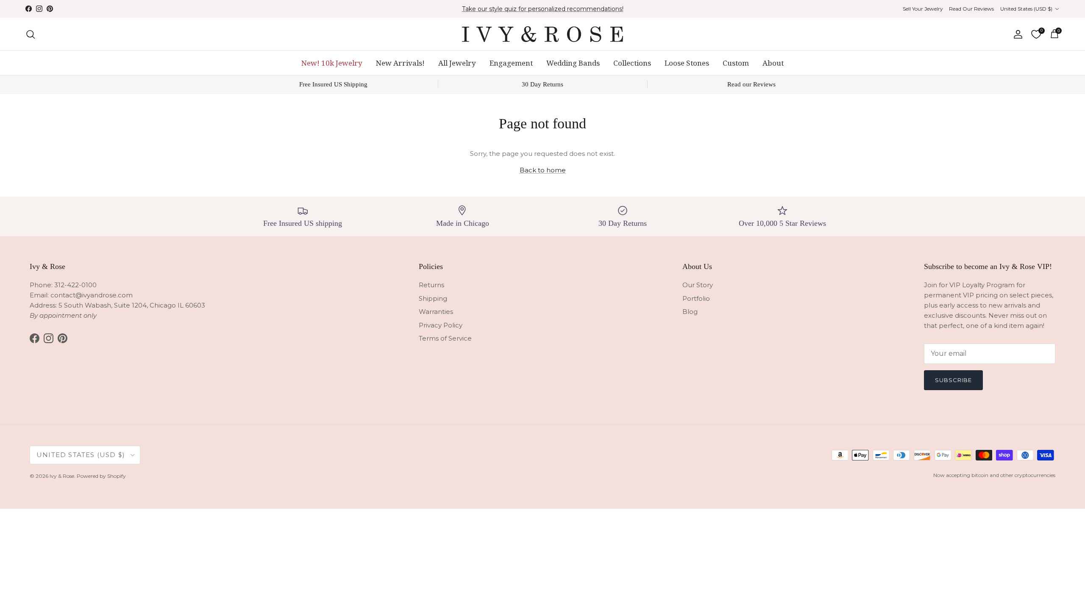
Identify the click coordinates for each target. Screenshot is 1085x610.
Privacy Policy (440, 325)
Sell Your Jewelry (923, 9)
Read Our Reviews (971, 9)
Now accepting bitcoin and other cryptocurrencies (994, 475)
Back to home (543, 170)
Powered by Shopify (101, 476)
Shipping (433, 298)
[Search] (30, 34)
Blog (690, 312)
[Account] (1016, 34)
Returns (431, 285)
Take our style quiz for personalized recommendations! (542, 9)
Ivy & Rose (62, 476)
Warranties (436, 312)
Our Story (697, 285)
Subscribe (953, 380)
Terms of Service (445, 338)
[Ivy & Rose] (542, 34)
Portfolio (696, 298)
